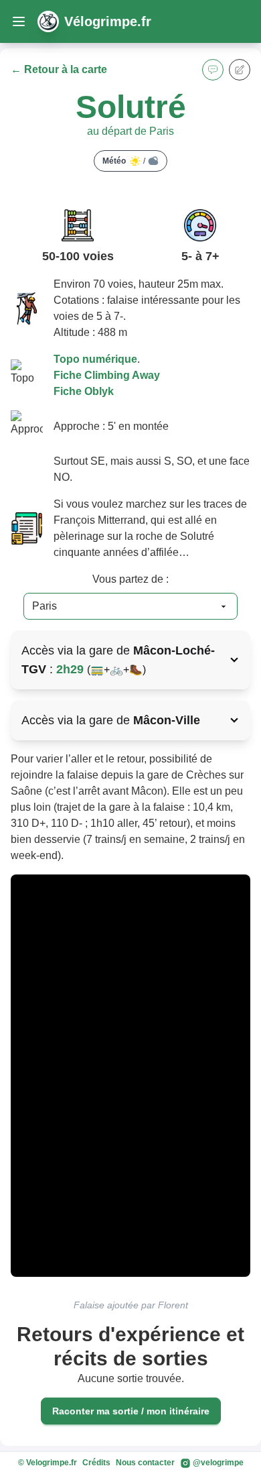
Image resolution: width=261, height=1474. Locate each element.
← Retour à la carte (59, 69)
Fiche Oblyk (84, 391)
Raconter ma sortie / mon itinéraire (130, 1411)
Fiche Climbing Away (107, 375)
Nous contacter (145, 1462)
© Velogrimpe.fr (47, 1462)
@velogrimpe (217, 1462)
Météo (123, 161)
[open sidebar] (18, 21)
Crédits (96, 1462)
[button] (213, 69)
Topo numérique (95, 359)
